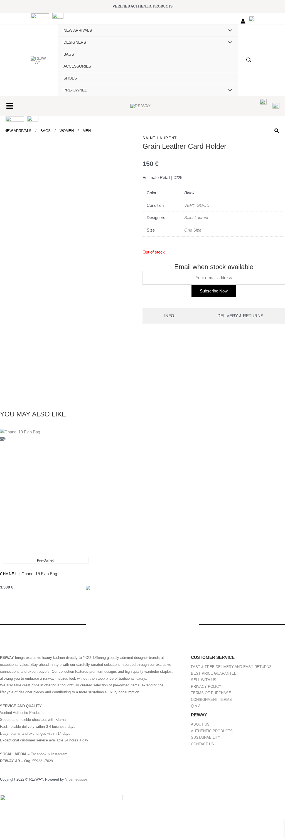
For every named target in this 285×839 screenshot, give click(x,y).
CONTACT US (202, 744)
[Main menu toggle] (9, 106)
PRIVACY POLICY (206, 686)
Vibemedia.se (76, 779)
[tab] (169, 316)
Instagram (59, 754)
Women (68, 131)
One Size (192, 230)
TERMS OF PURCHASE (211, 693)
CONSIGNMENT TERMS (211, 699)
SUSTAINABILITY (205, 737)
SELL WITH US (203, 680)
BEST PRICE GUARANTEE (214, 673)
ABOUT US (200, 724)
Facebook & (41, 754)
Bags (46, 131)
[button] (276, 131)
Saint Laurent (196, 217)
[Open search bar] (249, 60)
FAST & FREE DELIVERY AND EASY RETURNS (231, 667)
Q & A (196, 706)
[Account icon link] (242, 21)
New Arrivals (19, 131)
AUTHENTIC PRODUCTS (212, 731)
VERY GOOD (197, 205)
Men (87, 131)
